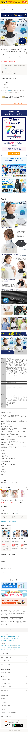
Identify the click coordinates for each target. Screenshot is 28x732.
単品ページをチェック (7, 352)
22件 (16, 513)
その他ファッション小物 (13, 610)
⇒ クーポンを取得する (14, 153)
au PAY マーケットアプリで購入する (14, 103)
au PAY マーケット (4, 617)
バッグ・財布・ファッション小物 (7, 618)
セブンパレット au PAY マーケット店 (16, 617)
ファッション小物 (4, 610)
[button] (26, 53)
